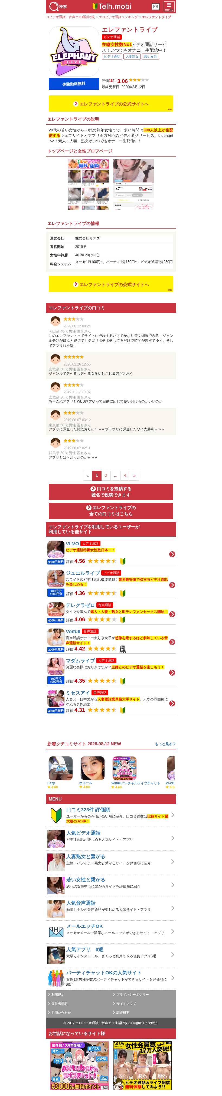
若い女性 (150, 56)
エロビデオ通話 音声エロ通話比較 (102, 1023)
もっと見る (163, 744)
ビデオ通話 (112, 56)
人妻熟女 (132, 56)
